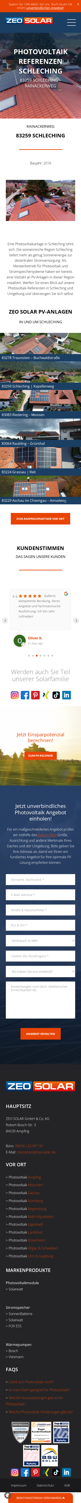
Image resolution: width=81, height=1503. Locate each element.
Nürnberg (35, 1200)
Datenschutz (45, 1485)
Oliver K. (35, 638)
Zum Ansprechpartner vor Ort (40, 519)
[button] (8, 1495)
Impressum (18, 1485)
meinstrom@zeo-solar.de (36, 1152)
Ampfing (34, 1177)
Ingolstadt (35, 1224)
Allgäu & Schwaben (42, 1248)
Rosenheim (36, 1240)
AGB (67, 1485)
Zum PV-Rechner (40, 756)
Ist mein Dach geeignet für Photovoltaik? (39, 1389)
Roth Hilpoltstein (41, 1216)
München (35, 1185)
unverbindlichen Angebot (44, 8)
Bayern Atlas (47, 835)
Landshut (35, 1232)
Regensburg (37, 1208)
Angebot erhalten (40, 1034)
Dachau (34, 1192)
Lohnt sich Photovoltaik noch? (31, 1382)
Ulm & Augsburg (40, 1256)
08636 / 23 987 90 (29, 1146)
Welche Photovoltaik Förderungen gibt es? (41, 1412)
